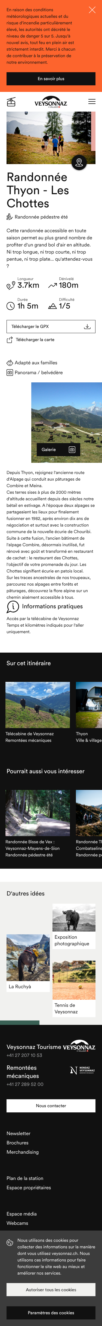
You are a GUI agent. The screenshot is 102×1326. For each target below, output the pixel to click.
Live (11, 101)
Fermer (92, 10)
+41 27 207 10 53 (24, 1055)
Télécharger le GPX (30, 326)
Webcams (17, 1223)
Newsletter (18, 1133)
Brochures (18, 1142)
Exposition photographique (72, 940)
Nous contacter (51, 1106)
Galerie (49, 449)
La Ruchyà (20, 986)
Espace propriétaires (29, 1187)
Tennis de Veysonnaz (66, 1008)
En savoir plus (51, 79)
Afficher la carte (79, 162)
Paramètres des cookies (51, 1313)
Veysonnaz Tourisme (79, 1046)
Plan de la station (25, 1178)
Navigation (92, 101)
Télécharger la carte (35, 339)
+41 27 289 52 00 (25, 1084)
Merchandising (23, 1152)
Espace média (22, 1214)
